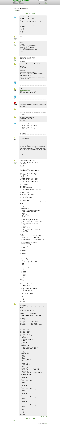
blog (26, 0)
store (20, 0)
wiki (24, 0)
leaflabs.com (15, 0)
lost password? (19, 1)
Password (20, 2)
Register (14, 1)
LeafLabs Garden (41, 3)
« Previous (26, 13)
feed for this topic (44, 416)
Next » (34, 13)
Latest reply (15, 10)
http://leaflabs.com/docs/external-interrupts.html (25, 90)
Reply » (14, 420)
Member (15, 19)
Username (14, 2)
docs (22, 0)
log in (16, 421)
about (28, 0)
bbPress (46, 423)
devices (18, 0)
